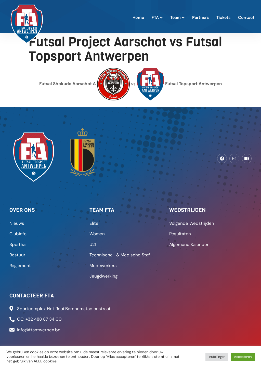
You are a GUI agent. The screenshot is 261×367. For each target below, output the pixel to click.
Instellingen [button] (216, 357)
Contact (246, 17)
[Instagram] (234, 158)
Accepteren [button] (243, 357)
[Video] (247, 158)
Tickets (223, 17)
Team (175, 17)
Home (138, 17)
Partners (200, 17)
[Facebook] (222, 158)
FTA (155, 17)
